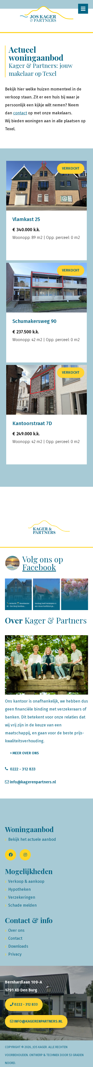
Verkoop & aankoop (26, 881)
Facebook (39, 567)
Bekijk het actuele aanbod (32, 839)
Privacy (15, 954)
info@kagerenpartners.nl (33, 782)
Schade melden (22, 905)
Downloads (18, 946)
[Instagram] (25, 854)
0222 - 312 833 (22, 769)
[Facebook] (10, 854)
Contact (15, 938)
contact (20, 113)
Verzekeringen (21, 897)
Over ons (16, 930)
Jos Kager (39, 1047)
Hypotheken (19, 889)
